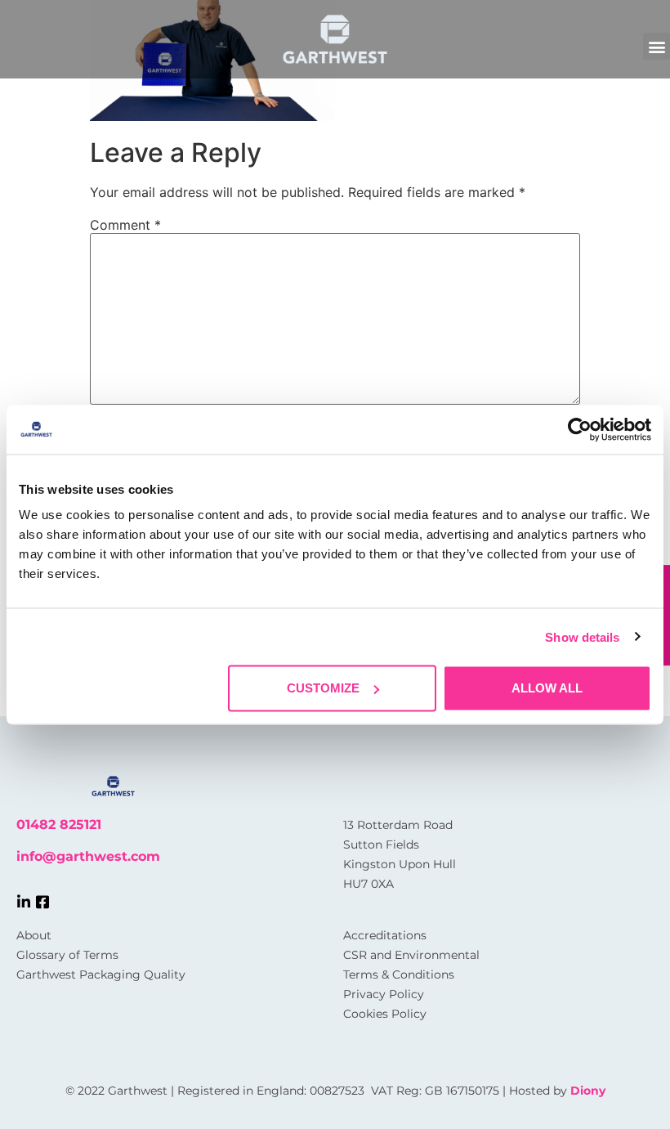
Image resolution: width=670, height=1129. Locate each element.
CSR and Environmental (411, 955)
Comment (125, 224)
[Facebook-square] (42, 901)
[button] (656, 46)
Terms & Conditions (398, 974)
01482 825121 (58, 824)
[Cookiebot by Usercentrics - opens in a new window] (579, 429)
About (33, 935)
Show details (582, 636)
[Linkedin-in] (23, 901)
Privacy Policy (383, 994)
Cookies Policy (385, 1013)
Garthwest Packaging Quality (100, 974)
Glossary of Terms (67, 955)
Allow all (547, 688)
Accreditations (385, 935)
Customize (323, 688)
